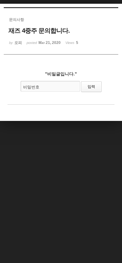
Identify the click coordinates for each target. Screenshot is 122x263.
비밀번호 (31, 87)
